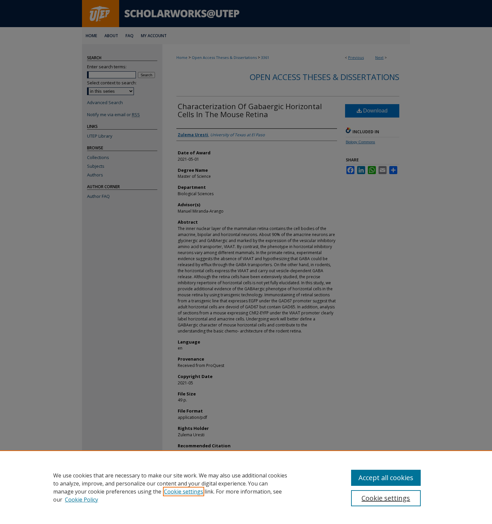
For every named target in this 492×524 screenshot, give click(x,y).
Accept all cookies (385, 477)
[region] (246, 487)
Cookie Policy (81, 499)
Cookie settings (183, 491)
